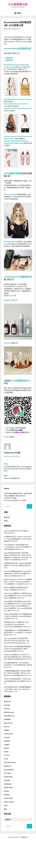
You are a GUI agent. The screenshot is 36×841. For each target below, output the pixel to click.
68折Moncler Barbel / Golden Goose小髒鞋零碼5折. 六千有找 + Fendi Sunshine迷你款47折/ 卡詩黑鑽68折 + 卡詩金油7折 (18, 582)
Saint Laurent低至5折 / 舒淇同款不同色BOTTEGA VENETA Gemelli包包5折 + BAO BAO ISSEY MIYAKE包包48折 (16, 641)
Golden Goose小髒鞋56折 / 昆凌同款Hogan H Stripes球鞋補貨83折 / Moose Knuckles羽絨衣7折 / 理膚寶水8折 (18, 596)
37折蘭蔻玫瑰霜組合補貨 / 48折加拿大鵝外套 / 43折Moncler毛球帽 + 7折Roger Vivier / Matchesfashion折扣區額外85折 (17, 673)
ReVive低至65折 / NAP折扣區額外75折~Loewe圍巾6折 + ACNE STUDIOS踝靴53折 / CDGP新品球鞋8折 (18, 547)
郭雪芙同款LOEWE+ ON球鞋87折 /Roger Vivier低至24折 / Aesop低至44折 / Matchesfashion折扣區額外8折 (16, 624)
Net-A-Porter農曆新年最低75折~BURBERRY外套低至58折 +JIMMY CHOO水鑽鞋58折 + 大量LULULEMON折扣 (17, 574)
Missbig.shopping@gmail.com (13, 500)
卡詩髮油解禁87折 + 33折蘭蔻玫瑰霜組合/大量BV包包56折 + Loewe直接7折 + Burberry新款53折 (18, 633)
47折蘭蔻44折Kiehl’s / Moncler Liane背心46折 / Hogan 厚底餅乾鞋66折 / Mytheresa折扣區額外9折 (18, 539)
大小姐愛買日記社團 (18, 432)
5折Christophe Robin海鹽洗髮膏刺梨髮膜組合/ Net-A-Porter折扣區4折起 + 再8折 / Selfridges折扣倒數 (17, 649)
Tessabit (7, 737)
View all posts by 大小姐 (11, 456)
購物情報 (11, 437)
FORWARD (7, 719)
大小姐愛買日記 (18, 4)
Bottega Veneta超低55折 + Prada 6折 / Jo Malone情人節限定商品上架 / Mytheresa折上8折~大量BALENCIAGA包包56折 (18, 657)
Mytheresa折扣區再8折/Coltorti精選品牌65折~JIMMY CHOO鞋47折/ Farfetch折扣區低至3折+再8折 (18, 616)
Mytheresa (7, 701)
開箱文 (6, 521)
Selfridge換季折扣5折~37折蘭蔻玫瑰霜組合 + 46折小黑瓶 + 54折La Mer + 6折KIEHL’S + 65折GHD (17, 689)
